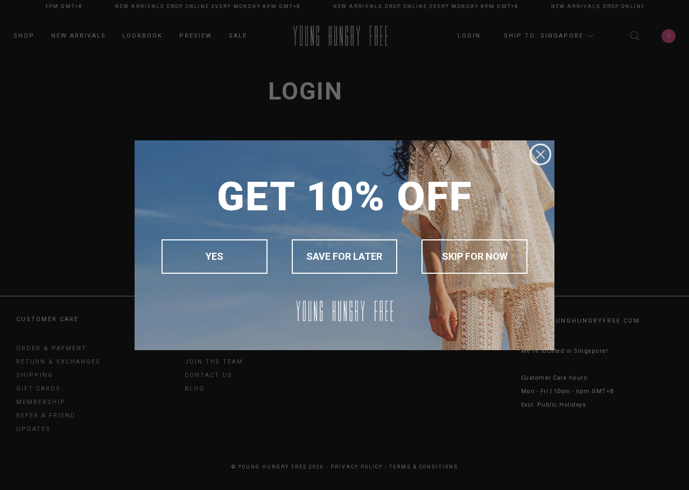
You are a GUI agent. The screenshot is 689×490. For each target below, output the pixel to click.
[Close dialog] (540, 154)
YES (214, 256)
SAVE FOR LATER (344, 256)
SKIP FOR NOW (475, 256)
